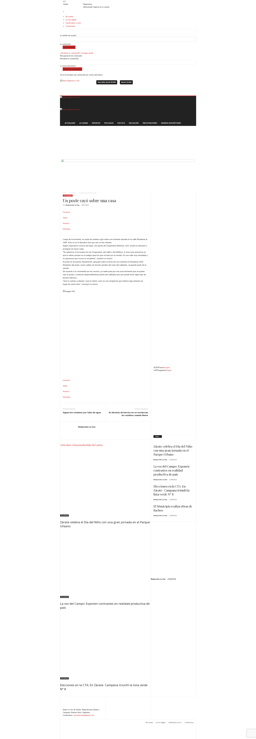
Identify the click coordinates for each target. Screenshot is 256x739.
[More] (105, 233)
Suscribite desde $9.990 (107, 82)
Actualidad (70, 123)
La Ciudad (83, 123)
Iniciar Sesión (126, 82)
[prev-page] (60, 695)
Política (121, 123)
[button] (192, 111)
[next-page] (62, 695)
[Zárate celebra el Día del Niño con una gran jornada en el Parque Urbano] (105, 482)
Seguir (168, 370)
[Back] (84, 1)
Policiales (108, 123)
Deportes (96, 123)
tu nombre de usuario (68, 35)
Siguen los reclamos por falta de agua (82, 412)
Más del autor (95, 445)
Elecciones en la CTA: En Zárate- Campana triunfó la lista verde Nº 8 (171, 490)
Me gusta (166, 368)
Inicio (64, 193)
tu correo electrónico (68, 66)
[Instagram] (62, 1)
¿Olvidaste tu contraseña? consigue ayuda (76, 53)
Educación (134, 123)
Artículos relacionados (73, 445)
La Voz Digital (160, 722)
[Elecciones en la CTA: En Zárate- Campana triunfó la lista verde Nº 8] (105, 645)
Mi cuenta (149, 722)
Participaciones (150, 123)
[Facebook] (61, 1)
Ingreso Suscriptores (171, 123)
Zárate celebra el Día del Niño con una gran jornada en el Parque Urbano (172, 450)
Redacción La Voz (72, 205)
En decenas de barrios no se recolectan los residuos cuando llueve (128, 414)
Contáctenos (189, 722)
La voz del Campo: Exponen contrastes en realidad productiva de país (171, 470)
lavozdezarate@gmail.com (84, 715)
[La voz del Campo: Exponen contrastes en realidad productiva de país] (105, 564)
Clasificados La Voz (175, 722)
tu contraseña (65, 44)
